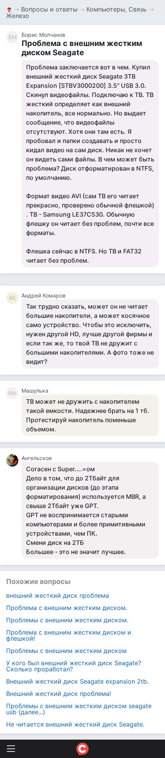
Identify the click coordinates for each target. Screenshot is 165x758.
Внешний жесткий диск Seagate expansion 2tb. (77, 681)
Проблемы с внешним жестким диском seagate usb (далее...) (79, 709)
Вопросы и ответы (49, 9)
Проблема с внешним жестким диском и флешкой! (68, 635)
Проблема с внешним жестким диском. (66, 608)
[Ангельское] (13, 460)
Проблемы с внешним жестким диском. (67, 620)
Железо (17, 16)
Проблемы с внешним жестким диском (66, 650)
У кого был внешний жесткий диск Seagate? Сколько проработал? (73, 666)
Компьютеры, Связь (116, 9)
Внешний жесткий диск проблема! (58, 693)
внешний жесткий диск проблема (57, 595)
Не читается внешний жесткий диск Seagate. (75, 724)
